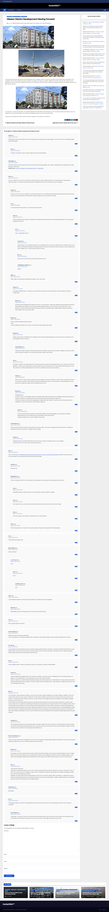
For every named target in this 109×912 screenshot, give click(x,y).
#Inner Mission (36, 23)
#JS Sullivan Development (45, 23)
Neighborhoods (24, 16)
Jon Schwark (14, 559)
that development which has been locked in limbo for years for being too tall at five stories (39, 454)
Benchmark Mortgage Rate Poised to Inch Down (65, 893)
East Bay (90, 889)
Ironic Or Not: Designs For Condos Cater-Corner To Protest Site (29, 168)
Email (5, 861)
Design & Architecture (16, 16)
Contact (19, 10)
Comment (6, 830)
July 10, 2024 (86, 896)
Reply (76, 143)
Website (5, 868)
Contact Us (104, 909)
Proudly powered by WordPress (8, 909)
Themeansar (24, 909)
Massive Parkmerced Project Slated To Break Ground (20, 123)
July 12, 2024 (34, 896)
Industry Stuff (13, 889)
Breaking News (7, 889)
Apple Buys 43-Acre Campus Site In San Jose (64, 123)
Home (100, 909)
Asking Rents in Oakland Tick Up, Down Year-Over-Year (92, 893)
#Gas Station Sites (28, 23)
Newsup (19, 909)
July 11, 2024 (60, 896)
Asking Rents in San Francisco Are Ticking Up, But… (40, 893)
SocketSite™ (54, 5)
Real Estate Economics (21, 889)
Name (5, 854)
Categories (11, 10)
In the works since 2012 (10, 79)
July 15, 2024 (9, 896)
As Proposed (9, 16)
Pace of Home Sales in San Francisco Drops (13, 893)
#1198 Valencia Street (19, 23)
